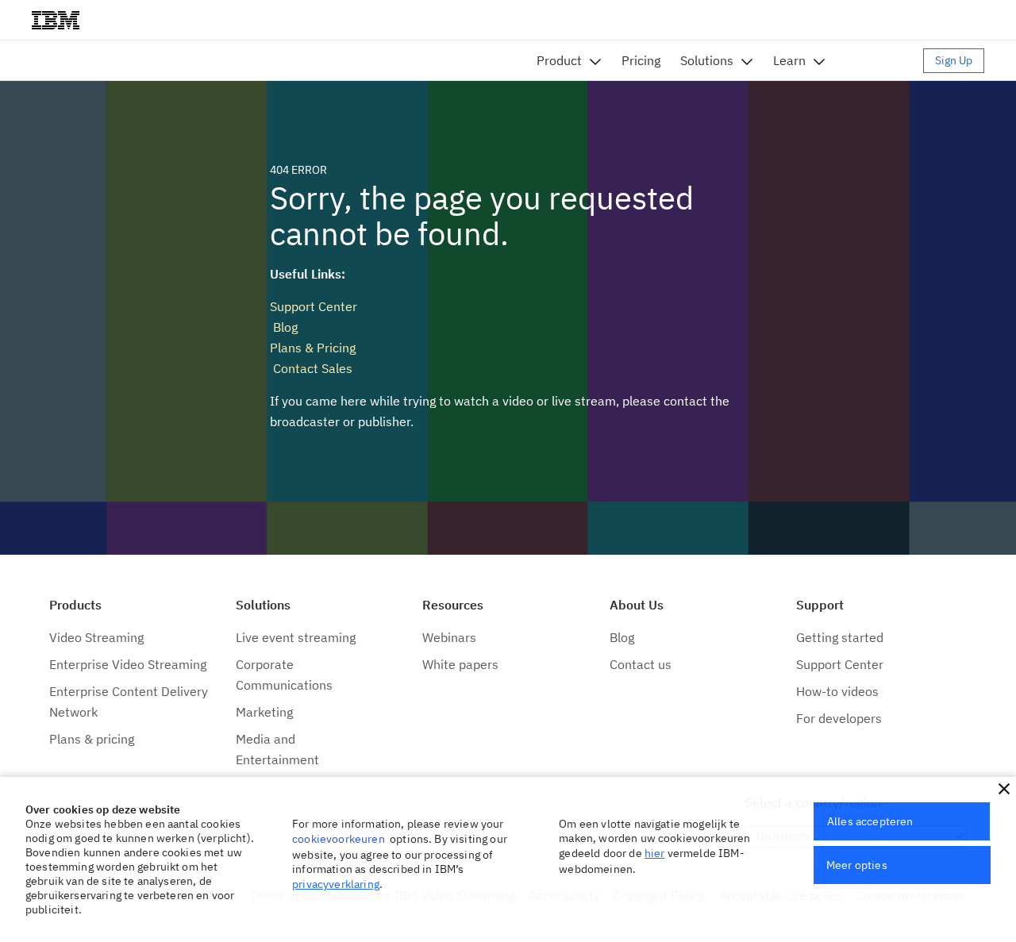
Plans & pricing (91, 739)
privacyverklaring (335, 884)
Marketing (264, 712)
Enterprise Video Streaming (127, 664)
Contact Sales (311, 368)
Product (559, 60)
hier (655, 853)
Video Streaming (96, 637)
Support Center (313, 306)
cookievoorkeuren (338, 839)
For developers (839, 718)
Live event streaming (296, 637)
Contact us (641, 664)
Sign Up (953, 60)
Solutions (706, 60)
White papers (460, 664)
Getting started (839, 637)
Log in (882, 60)
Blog (284, 327)
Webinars (449, 637)
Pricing (641, 60)
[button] (1004, 788)
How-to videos (837, 691)
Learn (789, 60)
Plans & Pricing (313, 348)
